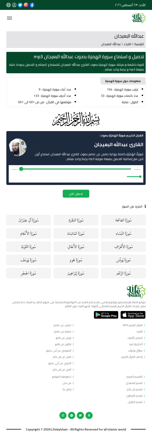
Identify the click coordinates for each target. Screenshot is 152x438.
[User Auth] (14, 5)
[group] (76, 174)
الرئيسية (139, 44)
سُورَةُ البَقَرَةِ (76, 220)
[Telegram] (71, 415)
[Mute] (123, 176)
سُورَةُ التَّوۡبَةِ (28, 246)
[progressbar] (76, 169)
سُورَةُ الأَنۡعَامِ (28, 233)
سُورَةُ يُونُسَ (123, 260)
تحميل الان (76, 194)
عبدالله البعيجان (111, 44)
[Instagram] (62, 415)
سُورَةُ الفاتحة (123, 220)
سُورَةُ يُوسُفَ (28, 260)
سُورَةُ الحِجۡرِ (28, 273)
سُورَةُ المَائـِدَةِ (76, 233)
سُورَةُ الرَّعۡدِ (123, 273)
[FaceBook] (89, 415)
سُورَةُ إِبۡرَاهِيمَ (76, 273)
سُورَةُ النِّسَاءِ (123, 233)
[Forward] (84, 176)
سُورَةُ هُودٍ (76, 260)
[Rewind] (67, 176)
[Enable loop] (14, 176)
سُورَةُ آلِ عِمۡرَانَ (29, 220)
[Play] (76, 177)
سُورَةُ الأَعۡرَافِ (123, 246)
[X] (80, 415)
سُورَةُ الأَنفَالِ (76, 246)
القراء (127, 44)
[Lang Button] (8, 5)
